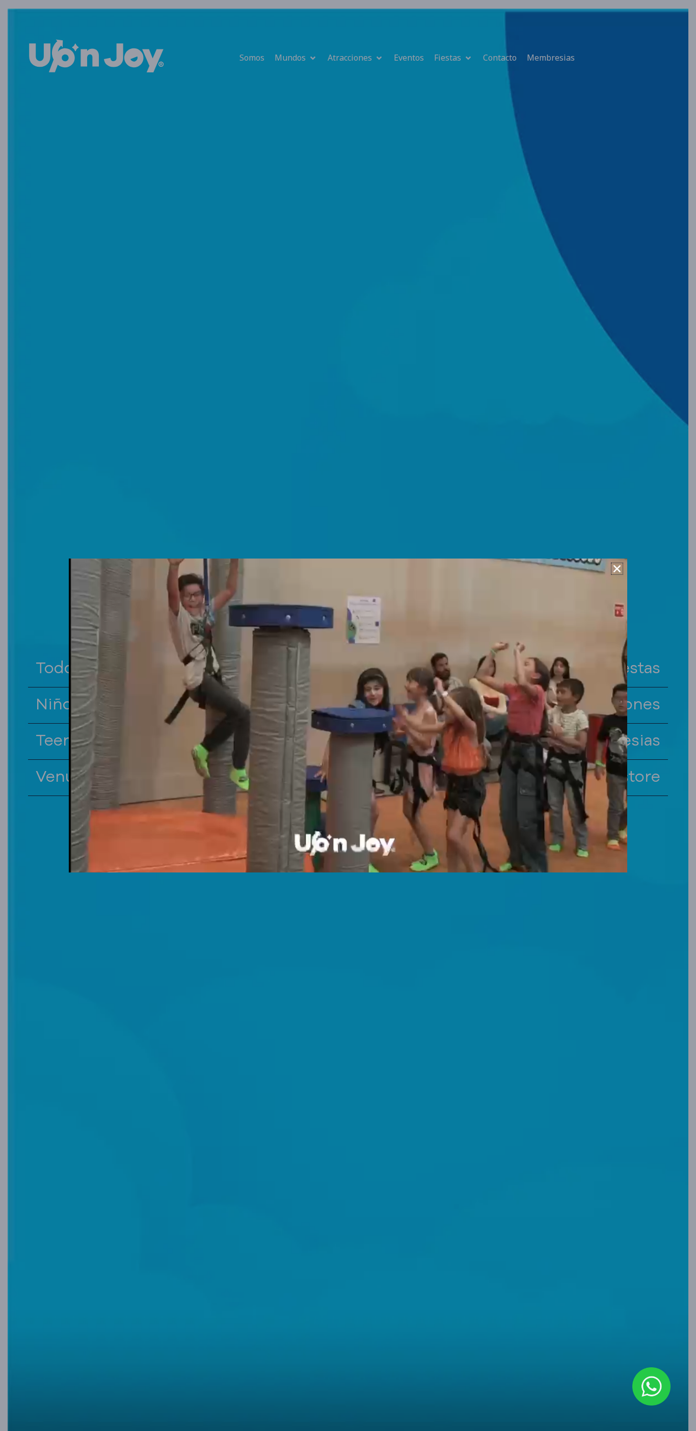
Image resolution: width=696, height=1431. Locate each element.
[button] (617, 569)
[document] (348, 715)
